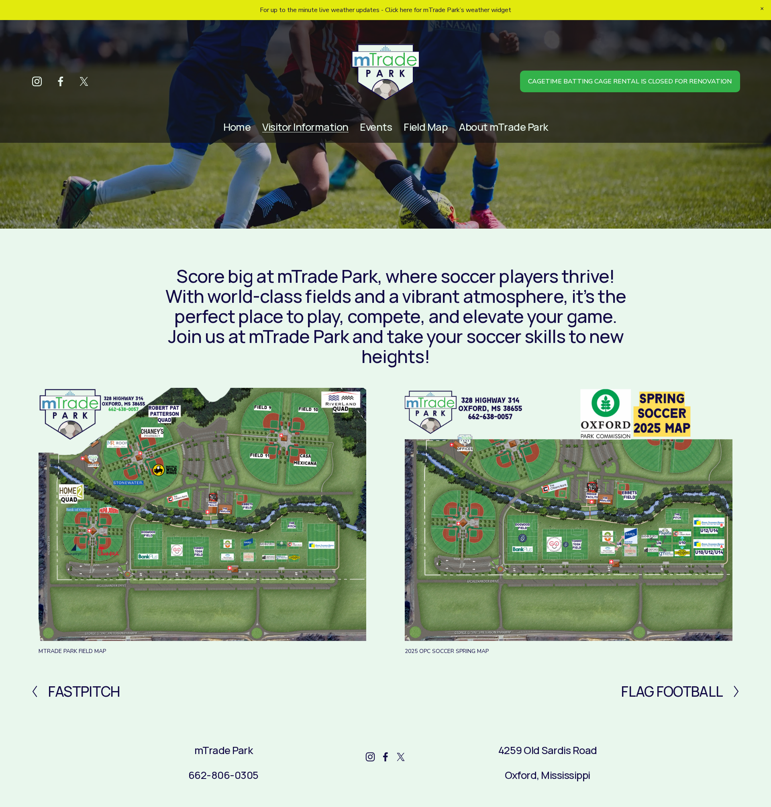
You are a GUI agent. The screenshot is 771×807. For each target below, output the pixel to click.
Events (376, 127)
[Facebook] (61, 81)
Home (237, 127)
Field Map (425, 127)
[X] (84, 81)
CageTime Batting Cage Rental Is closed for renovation (630, 81)
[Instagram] (37, 81)
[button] (762, 9)
